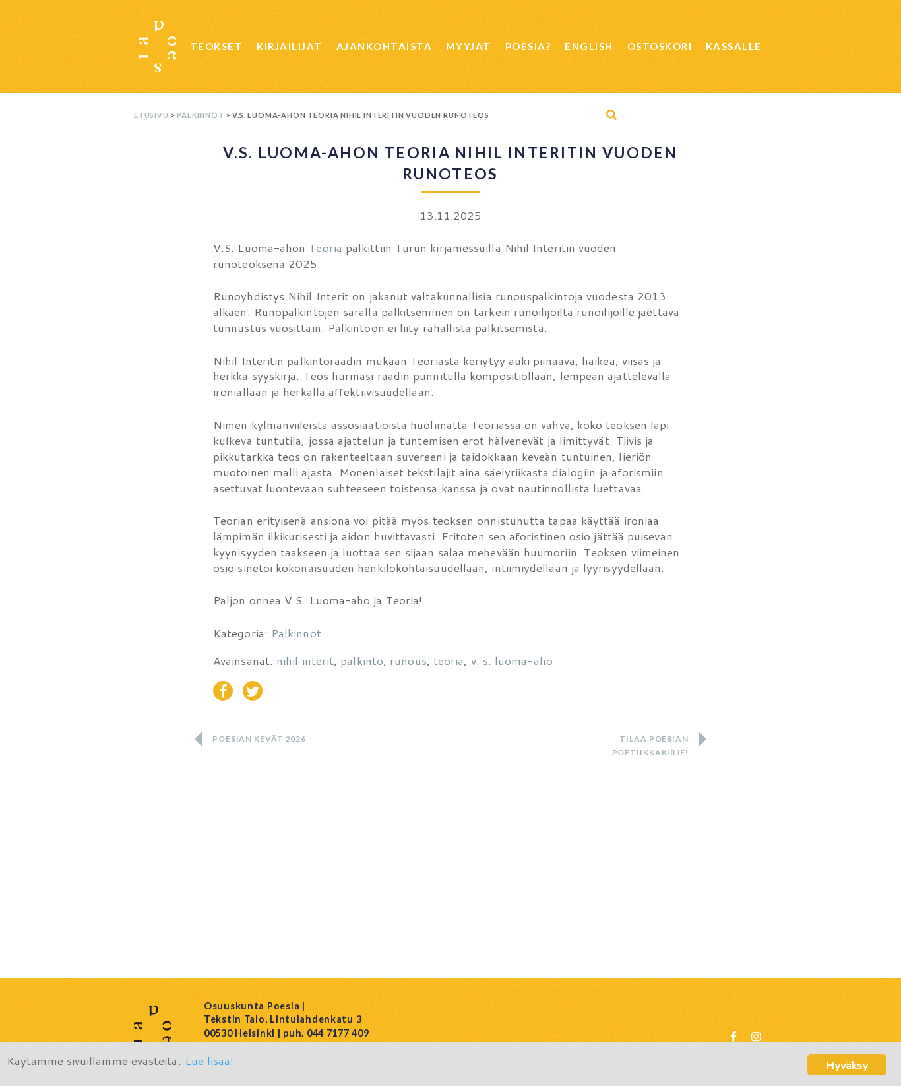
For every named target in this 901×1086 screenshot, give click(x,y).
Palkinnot (200, 115)
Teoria (325, 247)
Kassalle (734, 46)
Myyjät (468, 46)
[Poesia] (157, 46)
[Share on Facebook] (223, 691)
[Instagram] (756, 1036)
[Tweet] (253, 691)
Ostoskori (660, 46)
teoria (448, 660)
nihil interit (305, 660)
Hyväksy (847, 1064)
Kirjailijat (290, 46)
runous (408, 660)
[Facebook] (733, 1036)
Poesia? (528, 46)
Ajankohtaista (384, 46)
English (589, 46)
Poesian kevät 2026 (259, 739)
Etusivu (151, 115)
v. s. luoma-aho (512, 660)
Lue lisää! (209, 1060)
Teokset (216, 46)
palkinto (361, 660)
